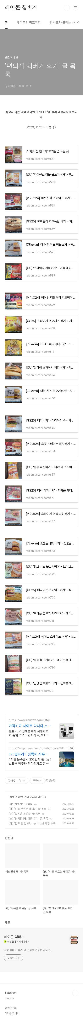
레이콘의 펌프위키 (29, 22)
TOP (75, 993)
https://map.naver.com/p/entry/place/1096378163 (37, 748)
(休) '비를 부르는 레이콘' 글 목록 (27, 809)
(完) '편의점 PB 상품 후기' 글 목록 (28, 818)
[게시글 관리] (24, 781)
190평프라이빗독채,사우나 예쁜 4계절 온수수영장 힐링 (29, 754)
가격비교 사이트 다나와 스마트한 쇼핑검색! (30, 725)
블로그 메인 (16, 797)
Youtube (9, 998)
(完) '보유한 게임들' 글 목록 (25, 814)
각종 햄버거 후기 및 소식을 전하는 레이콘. (28, 950)
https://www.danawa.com (26, 720)
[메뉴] (75, 7)
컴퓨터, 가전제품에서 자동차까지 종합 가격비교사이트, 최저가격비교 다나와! (29, 733)
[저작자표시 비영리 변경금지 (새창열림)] (50, 780)
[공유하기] (19, 781)
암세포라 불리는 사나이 (65, 22)
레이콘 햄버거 (21, 7)
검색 (67, 8)
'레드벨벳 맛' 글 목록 (21, 804)
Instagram (10, 992)
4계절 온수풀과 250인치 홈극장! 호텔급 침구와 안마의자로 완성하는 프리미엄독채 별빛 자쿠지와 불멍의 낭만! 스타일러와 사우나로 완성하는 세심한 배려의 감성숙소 (30, 761)
